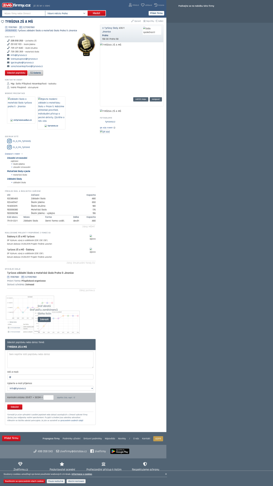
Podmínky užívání (71, 438)
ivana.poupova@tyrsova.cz (24, 59)
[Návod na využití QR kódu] (115, 128)
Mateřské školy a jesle (18, 171)
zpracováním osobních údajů (71, 420)
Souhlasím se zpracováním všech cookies (24, 481)
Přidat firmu (156, 13)
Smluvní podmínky (92, 438)
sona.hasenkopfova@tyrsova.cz (27, 66)
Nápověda (110, 438)
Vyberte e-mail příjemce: (19, 383)
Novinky (122, 438)
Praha (105, 35)
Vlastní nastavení (76, 481)
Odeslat (15, 407)
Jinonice (106, 31)
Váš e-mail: (12, 372)
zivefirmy (100, 451)
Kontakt (146, 438)
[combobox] (24, 13)
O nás (136, 438)
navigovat (156, 99)
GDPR (158, 438)
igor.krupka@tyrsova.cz (22, 62)
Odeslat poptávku (16, 72)
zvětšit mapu (140, 99)
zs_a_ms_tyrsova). (22, 141)
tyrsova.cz (110, 121)
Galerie (37, 72)
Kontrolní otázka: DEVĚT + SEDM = (25, 397)
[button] (134, 5)
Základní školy (14, 179)
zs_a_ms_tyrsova (21, 147)
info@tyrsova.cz (19, 55)
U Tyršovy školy (110, 28)
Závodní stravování (17, 158)
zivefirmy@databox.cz (73, 451)
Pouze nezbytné (55, 481)
